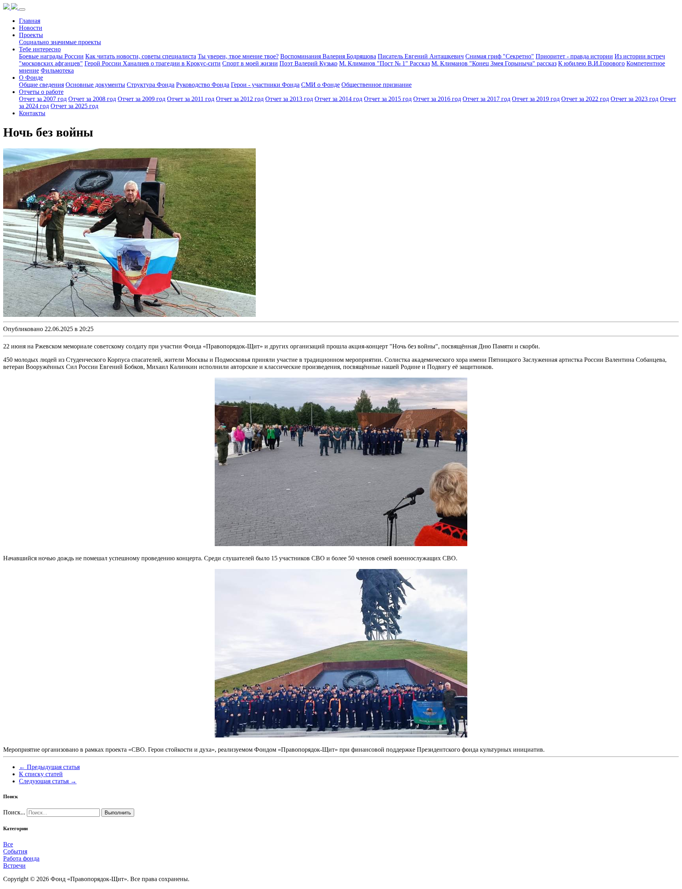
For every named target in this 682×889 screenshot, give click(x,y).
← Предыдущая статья (49, 767)
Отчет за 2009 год (141, 98)
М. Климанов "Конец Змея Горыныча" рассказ (493, 63)
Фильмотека (57, 70)
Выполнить (118, 813)
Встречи (14, 865)
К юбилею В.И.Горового (591, 63)
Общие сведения (41, 84)
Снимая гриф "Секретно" (499, 56)
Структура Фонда (150, 84)
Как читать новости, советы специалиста (140, 56)
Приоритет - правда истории (574, 56)
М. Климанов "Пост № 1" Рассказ (384, 63)
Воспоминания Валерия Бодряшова (328, 56)
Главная (29, 20)
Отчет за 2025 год (74, 106)
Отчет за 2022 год (585, 98)
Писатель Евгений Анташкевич (421, 56)
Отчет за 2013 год (289, 98)
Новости (30, 27)
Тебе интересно (40, 49)
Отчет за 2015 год (388, 98)
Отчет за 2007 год (43, 98)
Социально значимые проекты (60, 42)
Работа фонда (21, 858)
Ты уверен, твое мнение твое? (238, 56)
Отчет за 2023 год (634, 98)
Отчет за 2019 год (536, 98)
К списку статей (41, 774)
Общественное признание (376, 84)
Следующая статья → (48, 781)
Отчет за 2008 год (92, 98)
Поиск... (14, 812)
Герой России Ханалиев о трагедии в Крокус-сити (152, 63)
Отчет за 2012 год (240, 98)
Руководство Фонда (202, 84)
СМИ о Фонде (320, 84)
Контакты (32, 113)
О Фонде (31, 77)
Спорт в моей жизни (250, 63)
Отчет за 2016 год (437, 98)
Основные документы (95, 84)
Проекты (31, 35)
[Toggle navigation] (22, 9)
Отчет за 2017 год (486, 98)
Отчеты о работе (41, 91)
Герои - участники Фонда (265, 84)
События (15, 851)
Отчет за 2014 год (338, 98)
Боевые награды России (51, 56)
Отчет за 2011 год (190, 98)
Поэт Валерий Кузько (308, 63)
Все (8, 844)
